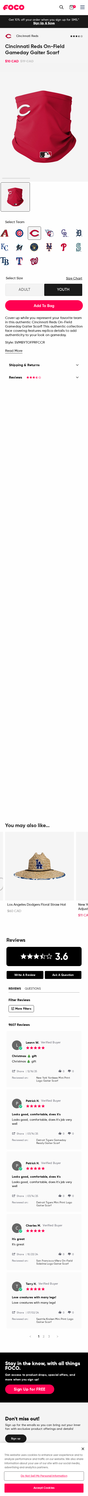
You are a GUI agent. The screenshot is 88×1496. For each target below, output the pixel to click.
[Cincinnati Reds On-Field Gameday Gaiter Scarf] (15, 197)
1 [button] (16, 178)
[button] (19, 1071)
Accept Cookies (44, 1488)
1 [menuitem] (38, 1336)
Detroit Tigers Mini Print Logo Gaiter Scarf (54, 1204)
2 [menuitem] (44, 1336)
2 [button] (44, 178)
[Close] (83, 1449)
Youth (63, 290)
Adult (24, 290)
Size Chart (74, 278)
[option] (44, 21)
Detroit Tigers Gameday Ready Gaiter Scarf (51, 1142)
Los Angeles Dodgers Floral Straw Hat (36, 905)
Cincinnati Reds (27, 36)
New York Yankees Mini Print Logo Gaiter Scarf (53, 1079)
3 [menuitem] (49, 1336)
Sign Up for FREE (29, 1389)
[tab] (25, 975)
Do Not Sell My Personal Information (44, 1476)
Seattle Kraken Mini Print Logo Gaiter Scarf (54, 1320)
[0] (71, 7)
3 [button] (72, 178)
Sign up (16, 1438)
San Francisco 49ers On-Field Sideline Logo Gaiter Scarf (54, 1262)
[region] (44, 1469)
